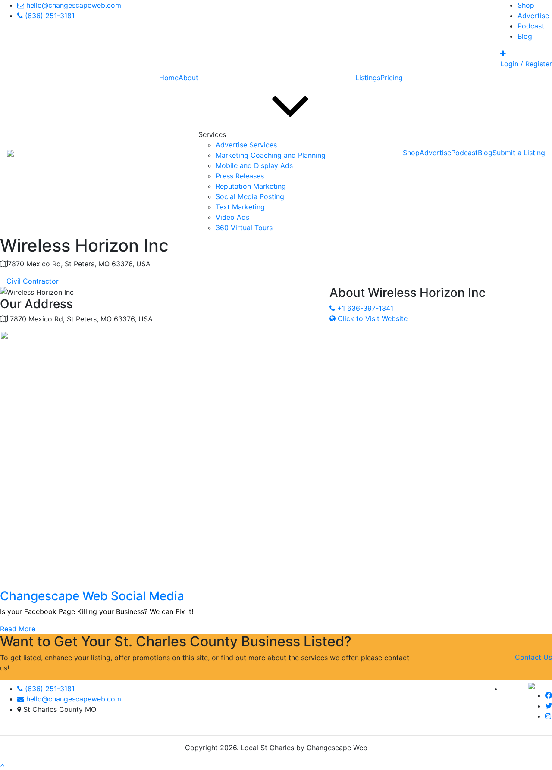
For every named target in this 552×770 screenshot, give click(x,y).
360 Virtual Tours (244, 227)
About (188, 77)
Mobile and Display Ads (254, 165)
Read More (17, 628)
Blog (525, 36)
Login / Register (526, 63)
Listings (367, 77)
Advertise (533, 15)
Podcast (531, 26)
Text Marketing (240, 207)
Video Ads (232, 217)
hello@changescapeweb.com (72, 699)
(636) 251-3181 (49, 688)
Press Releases (240, 175)
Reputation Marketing (251, 186)
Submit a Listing (518, 152)
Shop (526, 5)
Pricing (391, 77)
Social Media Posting (250, 196)
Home (169, 77)
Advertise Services (246, 144)
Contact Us (533, 657)
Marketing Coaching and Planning (271, 155)
